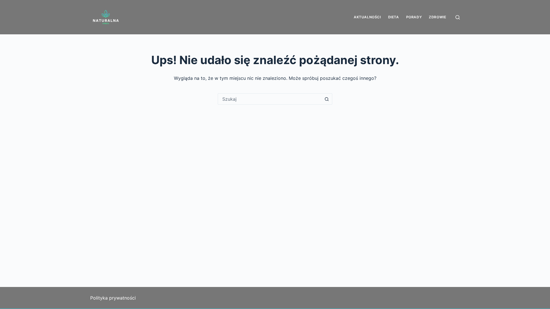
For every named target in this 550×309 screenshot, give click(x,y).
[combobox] (269, 99)
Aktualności (367, 17)
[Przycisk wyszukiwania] (326, 99)
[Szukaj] (457, 17)
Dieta (393, 17)
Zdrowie (437, 17)
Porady (414, 17)
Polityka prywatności (113, 298)
